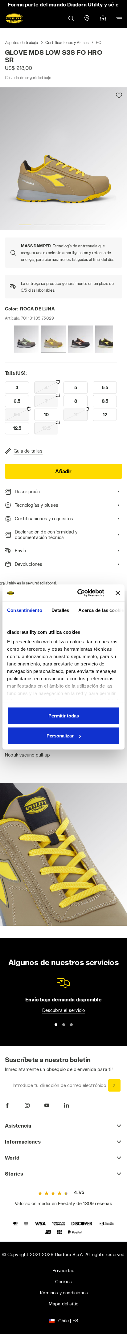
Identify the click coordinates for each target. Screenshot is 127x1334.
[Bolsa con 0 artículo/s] (103, 19)
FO (98, 42)
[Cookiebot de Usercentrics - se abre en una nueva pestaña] (78, 593)
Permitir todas (63, 715)
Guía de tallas (28, 450)
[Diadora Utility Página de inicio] (14, 18)
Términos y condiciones (63, 1292)
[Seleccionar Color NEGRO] (107, 339)
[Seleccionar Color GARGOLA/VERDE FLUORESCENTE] (26, 339)
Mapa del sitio (64, 1303)
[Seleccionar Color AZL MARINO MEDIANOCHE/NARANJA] (80, 339)
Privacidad (63, 1270)
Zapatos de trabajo (21, 42)
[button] (71, 18)
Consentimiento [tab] (24, 610)
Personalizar (60, 735)
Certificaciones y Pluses (67, 42)
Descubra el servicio (63, 1010)
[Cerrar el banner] (118, 593)
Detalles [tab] (60, 610)
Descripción (27, 491)
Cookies (63, 1281)
